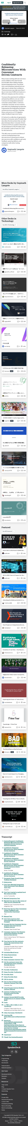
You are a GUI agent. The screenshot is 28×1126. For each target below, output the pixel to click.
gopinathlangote (9, 211)
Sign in (9, 2)
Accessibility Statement (14, 1122)
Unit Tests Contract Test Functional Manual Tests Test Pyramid (13, 920)
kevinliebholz (8, 702)
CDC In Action (8, 979)
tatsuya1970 (8, 470)
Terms (11, 1121)
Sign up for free (17, 2)
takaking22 (7, 495)
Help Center (5, 1084)
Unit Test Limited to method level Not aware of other (15, 892)
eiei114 (6, 445)
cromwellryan (8, 826)
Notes (3, 1110)
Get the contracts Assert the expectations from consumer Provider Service (13, 963)
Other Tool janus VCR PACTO (13, 1013)
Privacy (16, 1121)
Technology (7, 31)
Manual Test (8, 916)
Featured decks (6, 1065)
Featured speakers (6, 1067)
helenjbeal (7, 628)
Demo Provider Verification (13, 972)
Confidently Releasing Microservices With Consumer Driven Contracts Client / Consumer (14, 866)
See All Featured (7, 531)
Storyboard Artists (7, 1074)
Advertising (5, 1091)
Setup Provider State (10, 977)
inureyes (7, 371)
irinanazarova (8, 652)
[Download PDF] (16, 34)
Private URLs (5, 1097)
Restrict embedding (7, 1108)
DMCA (20, 1121)
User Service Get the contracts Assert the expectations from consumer (13, 942)
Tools (6, 1002)
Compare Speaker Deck (8, 1089)
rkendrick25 (8, 677)
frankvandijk (8, 603)
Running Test (8, 957)
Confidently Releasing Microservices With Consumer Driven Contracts (14, 849)
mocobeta (7, 520)
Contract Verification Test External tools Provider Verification (12, 993)
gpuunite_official (9, 271)
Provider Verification (11, 969)
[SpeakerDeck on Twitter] (16, 1051)
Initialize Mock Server (11, 952)
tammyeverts (8, 777)
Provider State (8, 974)
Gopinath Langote (15, 149)
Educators (4, 1076)
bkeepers (7, 752)
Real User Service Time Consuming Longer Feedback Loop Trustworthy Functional (15, 910)
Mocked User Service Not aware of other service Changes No (15, 901)
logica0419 (7, 321)
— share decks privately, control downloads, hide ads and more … (14, 7)
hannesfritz (7, 727)
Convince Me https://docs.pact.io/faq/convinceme (14, 1016)
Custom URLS (5, 1101)
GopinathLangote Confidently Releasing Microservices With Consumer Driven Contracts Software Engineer (14, 843)
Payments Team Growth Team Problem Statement (13, 879)
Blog (3, 1087)
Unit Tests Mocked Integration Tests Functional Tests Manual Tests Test (14, 886)
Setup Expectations (10, 955)
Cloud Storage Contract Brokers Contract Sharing (14, 988)
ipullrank (7, 553)
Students (4, 1078)
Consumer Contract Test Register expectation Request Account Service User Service (14, 933)
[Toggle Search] (25, 2)
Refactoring (8, 882)
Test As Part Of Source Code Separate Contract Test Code (13, 982)
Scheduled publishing (7, 1103)
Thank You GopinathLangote (13, 1037)
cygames (7, 420)
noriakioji (7, 346)
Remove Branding (6, 1105)
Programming (5, 1058)
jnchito (6, 396)
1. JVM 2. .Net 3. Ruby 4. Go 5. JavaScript (13, 1005)
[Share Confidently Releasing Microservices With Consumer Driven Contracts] (8, 34)
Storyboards (5, 1062)
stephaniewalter (9, 801)
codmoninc (7, 247)
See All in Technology (9, 225)
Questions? (7, 1034)
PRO (12, 371)
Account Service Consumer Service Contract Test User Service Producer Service (15, 925)
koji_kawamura (8, 296)
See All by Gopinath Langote (11, 189)
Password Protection (7, 1099)
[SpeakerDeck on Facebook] (12, 1051)
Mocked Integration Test (12, 898)
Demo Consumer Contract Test (13, 959)
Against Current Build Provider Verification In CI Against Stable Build (14, 998)
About (6, 1121)
